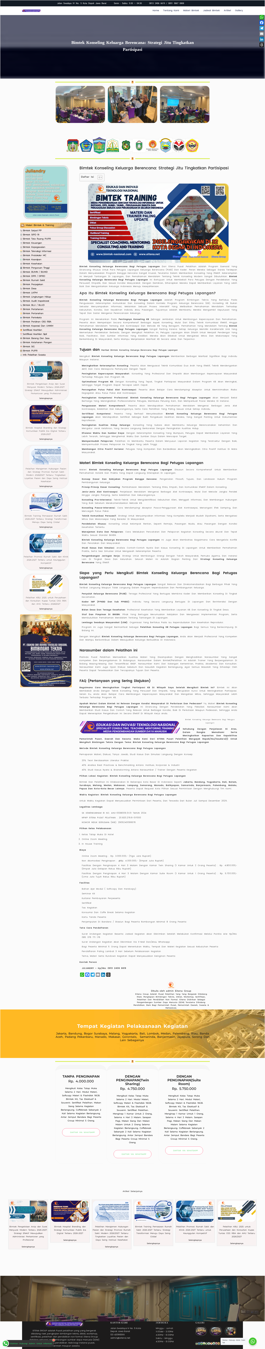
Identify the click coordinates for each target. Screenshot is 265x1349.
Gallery (239, 10)
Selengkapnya (45, 398)
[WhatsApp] (261, 17)
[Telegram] (261, 28)
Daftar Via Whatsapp (82, 1132)
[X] (202, 3)
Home (156, 10)
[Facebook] (197, 3)
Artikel (227, 10)
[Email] (261, 33)
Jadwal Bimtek (211, 10)
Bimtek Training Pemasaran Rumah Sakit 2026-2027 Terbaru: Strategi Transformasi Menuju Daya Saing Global (46, 519)
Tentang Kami (171, 10)
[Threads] (261, 45)
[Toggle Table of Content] (98, 177)
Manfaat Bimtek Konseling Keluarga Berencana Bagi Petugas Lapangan (139, 350)
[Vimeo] (206, 3)
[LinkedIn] (210, 3)
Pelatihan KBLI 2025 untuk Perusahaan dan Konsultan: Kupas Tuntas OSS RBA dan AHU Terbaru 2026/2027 (46, 600)
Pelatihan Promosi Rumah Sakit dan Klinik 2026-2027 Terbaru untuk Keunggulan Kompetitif (46, 559)
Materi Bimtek (191, 10)
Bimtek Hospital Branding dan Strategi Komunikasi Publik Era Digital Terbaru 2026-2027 (46, 431)
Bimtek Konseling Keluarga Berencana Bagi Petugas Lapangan (171, 742)
